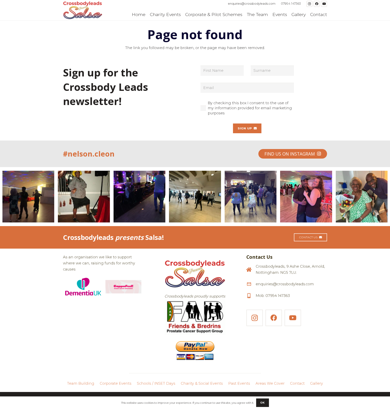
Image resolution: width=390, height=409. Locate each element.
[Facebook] (317, 4)
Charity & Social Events (202, 383)
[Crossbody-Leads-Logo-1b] (82, 10)
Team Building (80, 383)
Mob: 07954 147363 (273, 295)
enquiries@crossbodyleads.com (285, 284)
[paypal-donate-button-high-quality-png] (195, 348)
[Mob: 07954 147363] (251, 295)
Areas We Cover (270, 383)
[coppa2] (123, 286)
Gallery (316, 383)
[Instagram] (309, 4)
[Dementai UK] (83, 286)
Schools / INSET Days (156, 383)
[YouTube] (324, 4)
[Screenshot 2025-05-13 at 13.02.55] (195, 317)
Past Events (239, 383)
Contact (297, 383)
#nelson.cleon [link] (89, 154)
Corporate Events (115, 383)
